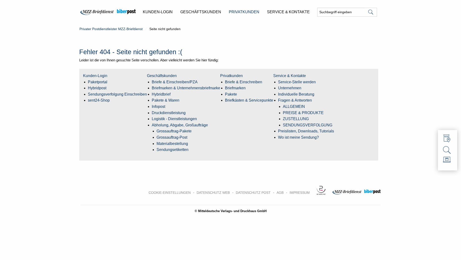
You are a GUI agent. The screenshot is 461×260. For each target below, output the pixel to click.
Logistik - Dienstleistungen (174, 119)
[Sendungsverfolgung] (447, 150)
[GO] (371, 12)
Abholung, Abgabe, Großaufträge (180, 125)
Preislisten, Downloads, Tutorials (306, 131)
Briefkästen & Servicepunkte (249, 100)
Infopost (158, 106)
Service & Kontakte (289, 76)
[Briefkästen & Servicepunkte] (447, 139)
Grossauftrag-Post (172, 137)
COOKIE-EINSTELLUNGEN (170, 193)
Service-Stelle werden (297, 82)
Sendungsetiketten (172, 150)
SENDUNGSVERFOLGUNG (307, 125)
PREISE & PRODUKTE (303, 113)
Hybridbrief (161, 94)
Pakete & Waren (165, 100)
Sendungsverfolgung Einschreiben (117, 94)
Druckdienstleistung (169, 113)
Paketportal (97, 82)
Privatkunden (231, 76)
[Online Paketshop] (447, 161)
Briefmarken (235, 88)
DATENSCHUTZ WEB (213, 193)
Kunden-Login (95, 76)
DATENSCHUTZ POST (253, 193)
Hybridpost (97, 88)
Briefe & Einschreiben (243, 82)
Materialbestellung (172, 144)
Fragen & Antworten (295, 100)
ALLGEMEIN (294, 106)
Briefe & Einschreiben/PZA (175, 82)
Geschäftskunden (162, 76)
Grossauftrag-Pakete (174, 131)
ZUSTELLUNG (296, 119)
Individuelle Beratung (296, 94)
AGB (280, 193)
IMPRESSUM (300, 193)
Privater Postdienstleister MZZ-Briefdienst (111, 29)
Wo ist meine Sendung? (298, 137)
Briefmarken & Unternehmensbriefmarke (186, 88)
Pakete (231, 94)
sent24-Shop (99, 100)
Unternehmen (289, 88)
